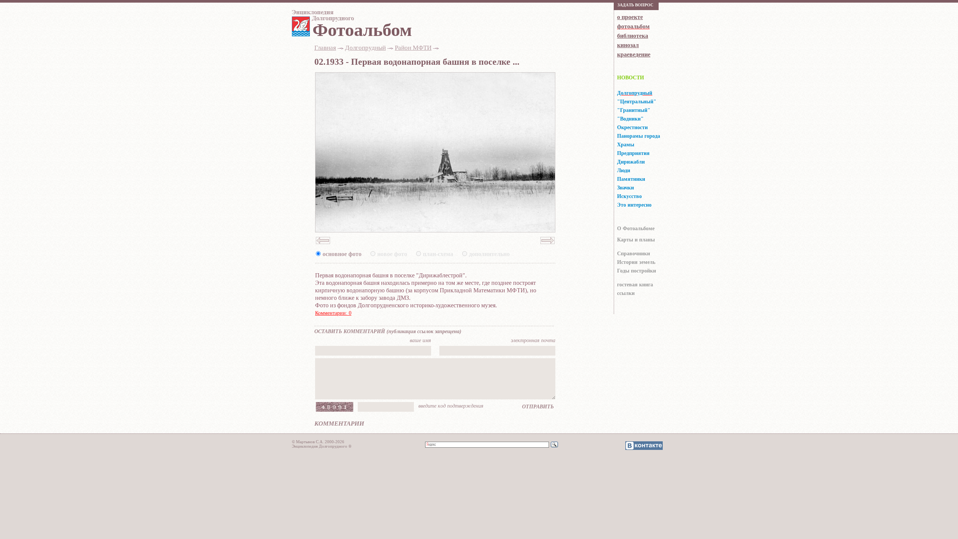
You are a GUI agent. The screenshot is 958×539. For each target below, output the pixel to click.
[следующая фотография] (547, 246)
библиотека (632, 36)
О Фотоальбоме (636, 228)
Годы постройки (636, 271)
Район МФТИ (413, 47)
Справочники (633, 253)
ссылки (626, 293)
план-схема (438, 254)
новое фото (392, 254)
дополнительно (489, 254)
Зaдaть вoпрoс (635, 5)
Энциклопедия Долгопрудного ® (321, 446)
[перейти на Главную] (322, 17)
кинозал (628, 45)
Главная (325, 47)
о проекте (630, 17)
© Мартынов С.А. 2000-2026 (318, 441)
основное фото (342, 254)
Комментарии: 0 (333, 313)
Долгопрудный (365, 47)
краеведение (633, 54)
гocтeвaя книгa (635, 284)
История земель (636, 262)
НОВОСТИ (630, 77)
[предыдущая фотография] (323, 246)
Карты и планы (636, 240)
